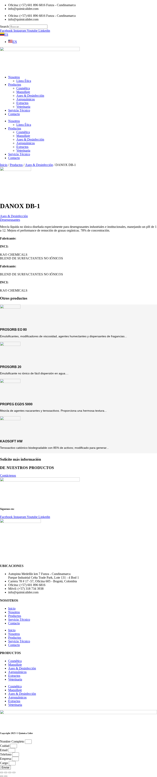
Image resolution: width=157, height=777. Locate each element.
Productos (14, 84)
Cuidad (5, 745)
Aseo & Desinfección (30, 95)
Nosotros (14, 77)
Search (4, 26)
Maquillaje (23, 92)
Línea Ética (23, 81)
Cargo (4, 763)
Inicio (3, 165)
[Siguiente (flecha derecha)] (5, 776)
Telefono (6, 754)
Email (4, 750)
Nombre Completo (12, 741)
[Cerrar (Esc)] (14, 772)
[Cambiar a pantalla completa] (5, 772)
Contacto (14, 114)
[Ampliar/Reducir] (1, 772)
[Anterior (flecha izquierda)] (1, 776)
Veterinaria (23, 106)
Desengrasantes (10, 220)
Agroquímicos (25, 99)
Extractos (22, 103)
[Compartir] (9, 772)
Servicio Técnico (19, 110)
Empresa (6, 758)
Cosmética (23, 88)
